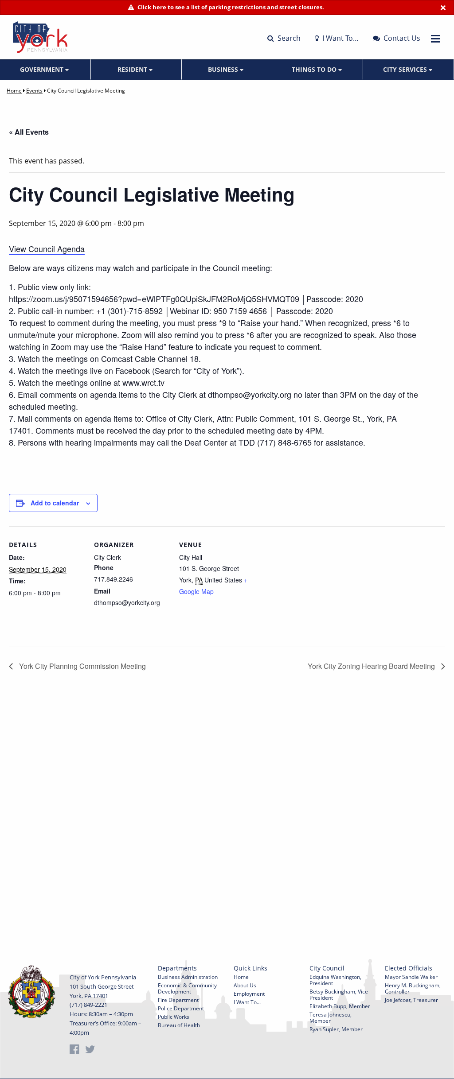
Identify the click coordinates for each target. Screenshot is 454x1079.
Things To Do (315, 69)
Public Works (173, 1017)
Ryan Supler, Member (336, 1029)
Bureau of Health (179, 1025)
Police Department (181, 1008)
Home (14, 90)
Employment (249, 993)
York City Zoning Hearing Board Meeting (372, 666)
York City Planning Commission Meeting (81, 666)
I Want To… (340, 38)
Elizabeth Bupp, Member (339, 1006)
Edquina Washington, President (335, 980)
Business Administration (188, 977)
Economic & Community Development (187, 988)
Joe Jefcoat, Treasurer (411, 1000)
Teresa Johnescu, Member (330, 1018)
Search (288, 38)
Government (42, 69)
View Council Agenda (47, 248)
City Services (406, 69)
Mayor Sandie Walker (411, 977)
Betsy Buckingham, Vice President (338, 994)
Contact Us (401, 38)
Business (224, 69)
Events (34, 90)
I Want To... (247, 1002)
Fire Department (178, 1000)
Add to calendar (55, 502)
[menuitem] (45, 69)
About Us (245, 985)
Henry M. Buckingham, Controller (413, 988)
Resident (133, 69)
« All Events (29, 132)
